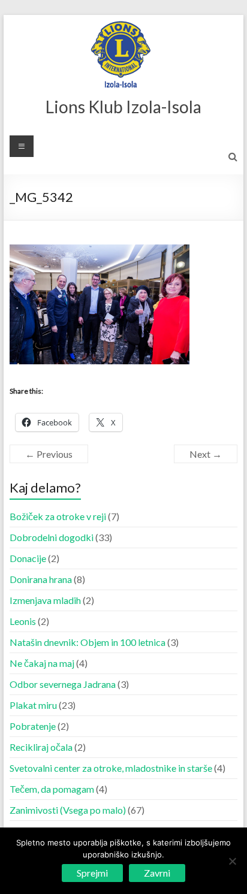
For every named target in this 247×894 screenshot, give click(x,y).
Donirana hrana (41, 579)
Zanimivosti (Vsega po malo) (68, 810)
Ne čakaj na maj (42, 663)
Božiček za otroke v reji (58, 516)
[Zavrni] (232, 861)
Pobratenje (33, 726)
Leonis (23, 621)
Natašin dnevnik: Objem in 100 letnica (87, 642)
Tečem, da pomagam (52, 789)
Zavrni (157, 872)
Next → (205, 454)
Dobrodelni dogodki (52, 537)
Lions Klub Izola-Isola (123, 106)
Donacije (28, 558)
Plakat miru (33, 705)
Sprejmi (92, 872)
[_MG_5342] (99, 251)
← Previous (49, 454)
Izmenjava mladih (45, 600)
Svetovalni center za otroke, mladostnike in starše (111, 768)
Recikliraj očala (41, 747)
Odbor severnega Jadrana (63, 684)
